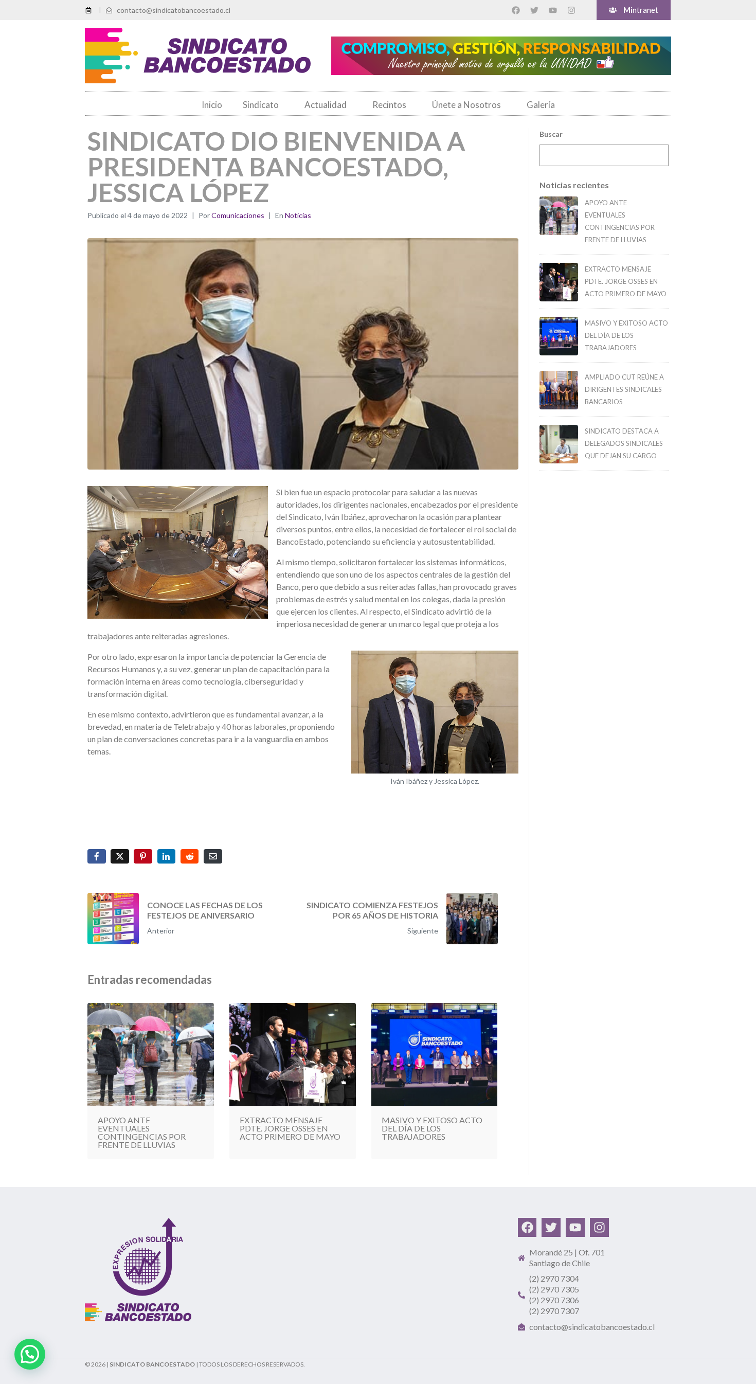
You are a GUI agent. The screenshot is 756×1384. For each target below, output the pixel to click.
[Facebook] (516, 10)
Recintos (389, 104)
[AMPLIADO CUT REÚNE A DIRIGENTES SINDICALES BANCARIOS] (558, 390)
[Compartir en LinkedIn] (166, 856)
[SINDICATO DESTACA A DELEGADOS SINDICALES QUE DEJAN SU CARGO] (558, 444)
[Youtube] (553, 10)
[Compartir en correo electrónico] (213, 856)
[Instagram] (571, 10)
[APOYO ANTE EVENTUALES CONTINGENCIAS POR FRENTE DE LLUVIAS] (558, 215)
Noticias (298, 215)
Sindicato (261, 104)
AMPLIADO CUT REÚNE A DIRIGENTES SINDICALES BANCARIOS (624, 389)
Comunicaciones (237, 215)
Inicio (212, 104)
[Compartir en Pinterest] (143, 856)
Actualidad (325, 104)
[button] (29, 1354)
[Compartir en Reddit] (190, 856)
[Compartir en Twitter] (120, 856)
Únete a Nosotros (466, 104)
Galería (541, 104)
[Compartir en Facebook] (96, 856)
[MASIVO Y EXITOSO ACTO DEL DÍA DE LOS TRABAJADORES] (558, 336)
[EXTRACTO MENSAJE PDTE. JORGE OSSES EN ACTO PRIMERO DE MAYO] (558, 282)
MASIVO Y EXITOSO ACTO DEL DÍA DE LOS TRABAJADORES (626, 335)
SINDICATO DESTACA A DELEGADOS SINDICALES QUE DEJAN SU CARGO (624, 443)
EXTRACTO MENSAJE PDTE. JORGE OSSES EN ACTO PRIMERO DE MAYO (626, 281)
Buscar (551, 134)
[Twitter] (534, 10)
